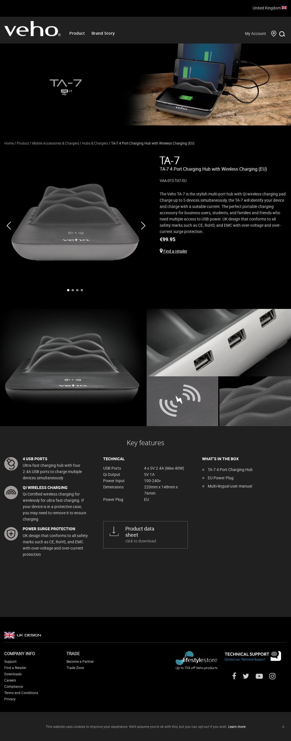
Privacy (10, 699)
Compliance (13, 686)
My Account (255, 33)
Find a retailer (175, 251)
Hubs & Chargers (95, 143)
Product (77, 33)
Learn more (237, 726)
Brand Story (103, 33)
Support (10, 661)
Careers (10, 680)
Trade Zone (75, 667)
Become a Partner (80, 661)
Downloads (13, 674)
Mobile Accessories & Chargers (55, 143)
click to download (140, 534)
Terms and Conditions (21, 692)
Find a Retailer (15, 667)
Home (9, 143)
